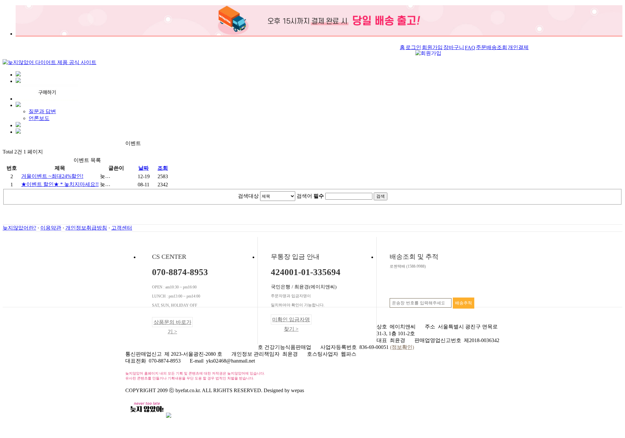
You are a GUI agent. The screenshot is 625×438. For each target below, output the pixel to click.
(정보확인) (402, 347)
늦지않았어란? (19, 228)
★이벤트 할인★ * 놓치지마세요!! (60, 184)
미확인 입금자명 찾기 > (291, 321)
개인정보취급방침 (86, 228)
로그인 (413, 47)
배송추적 (463, 302)
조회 (163, 168)
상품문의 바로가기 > (172, 323)
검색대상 (248, 196)
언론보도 (39, 118)
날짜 (143, 168)
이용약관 (50, 228)
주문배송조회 (491, 47)
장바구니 (453, 47)
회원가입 (432, 47)
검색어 (310, 196)
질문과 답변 (42, 111)
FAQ (470, 47)
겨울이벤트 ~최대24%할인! (52, 176)
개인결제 (518, 47)
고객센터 (121, 228)
